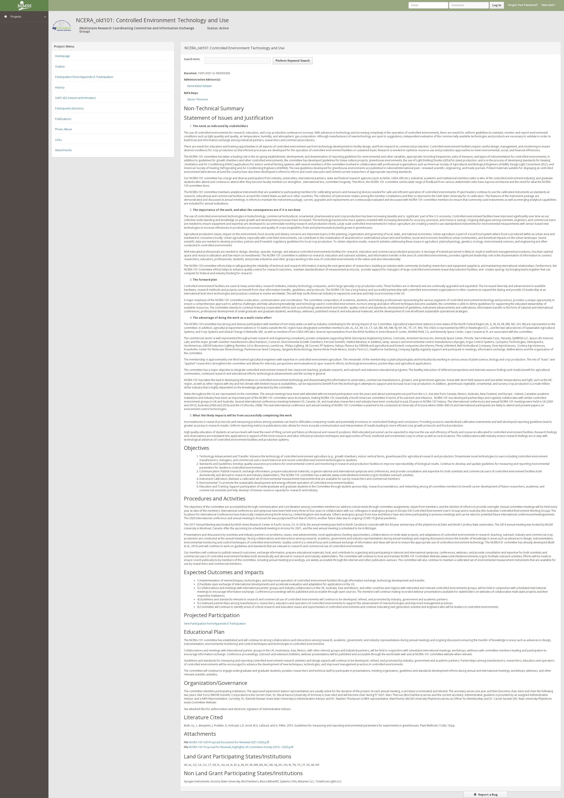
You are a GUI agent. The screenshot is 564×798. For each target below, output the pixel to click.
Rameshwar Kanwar (199, 86)
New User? (548, 5)
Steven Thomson (197, 99)
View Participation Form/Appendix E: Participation (215, 623)
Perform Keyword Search (293, 60)
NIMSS (24, 5)
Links (58, 140)
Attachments (63, 150)
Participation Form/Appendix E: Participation (84, 77)
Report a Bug (488, 794)
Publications (63, 119)
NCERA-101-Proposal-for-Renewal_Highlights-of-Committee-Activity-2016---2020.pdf (241, 747)
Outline (60, 66)
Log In (496, 5)
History (60, 87)
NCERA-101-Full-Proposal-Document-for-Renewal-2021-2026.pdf (229, 742)
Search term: (192, 59)
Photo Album (63, 129)
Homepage (62, 56)
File (186, 742)
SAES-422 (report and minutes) (75, 98)
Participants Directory (69, 108)
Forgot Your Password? (523, 5)
